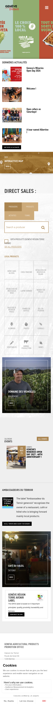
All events (42, 439)
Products (30, 206)
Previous (4, 33)
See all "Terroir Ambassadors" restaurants (17, 524)
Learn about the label (16, 614)
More (7, 166)
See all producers (12, 246)
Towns (27, 215)
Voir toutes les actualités (11, 147)
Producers (13, 206)
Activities (12, 215)
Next (49, 33)
